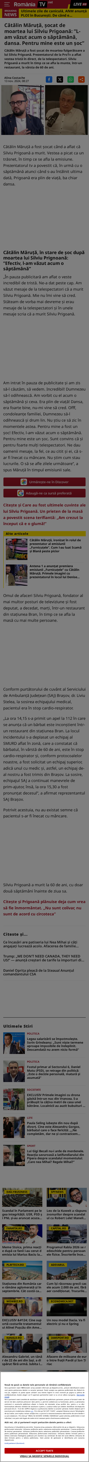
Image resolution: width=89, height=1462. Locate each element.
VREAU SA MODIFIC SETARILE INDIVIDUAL (44, 1456)
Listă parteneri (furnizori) (14, 1443)
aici (32, 1411)
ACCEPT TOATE (44, 1450)
